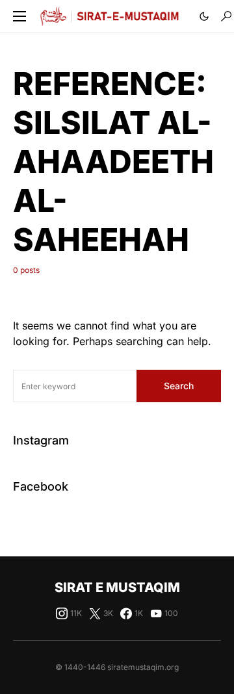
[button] (19, 16)
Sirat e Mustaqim (117, 587)
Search (179, 385)
